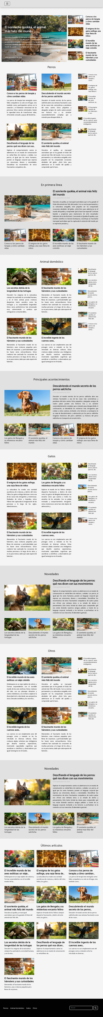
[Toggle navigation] (7, 4)
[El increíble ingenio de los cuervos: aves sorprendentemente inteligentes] (80, 118)
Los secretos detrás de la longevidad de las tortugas (19, 289)
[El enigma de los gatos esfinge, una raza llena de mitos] (75, 31)
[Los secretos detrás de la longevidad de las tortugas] (22, 276)
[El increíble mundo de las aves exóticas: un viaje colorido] (75, 43)
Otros (35, 1008)
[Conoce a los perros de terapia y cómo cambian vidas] (75, 19)
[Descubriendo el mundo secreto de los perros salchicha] (56, 82)
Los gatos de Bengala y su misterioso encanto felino (92, 305)
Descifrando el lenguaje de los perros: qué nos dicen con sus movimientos (20, 146)
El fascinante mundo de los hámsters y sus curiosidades (92, 56)
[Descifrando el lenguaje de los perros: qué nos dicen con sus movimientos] (22, 131)
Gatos (28, 1008)
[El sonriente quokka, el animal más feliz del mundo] (56, 131)
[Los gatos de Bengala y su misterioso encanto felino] (82, 303)
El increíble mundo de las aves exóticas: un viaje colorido (93, 44)
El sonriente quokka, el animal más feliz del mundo (25, 29)
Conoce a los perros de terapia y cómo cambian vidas (93, 20)
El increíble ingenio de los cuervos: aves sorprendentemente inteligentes (90, 121)
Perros (5, 1008)
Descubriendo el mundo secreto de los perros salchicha (56, 94)
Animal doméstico (17, 1008)
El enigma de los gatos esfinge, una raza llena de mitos (93, 32)
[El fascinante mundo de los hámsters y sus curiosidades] (75, 55)
